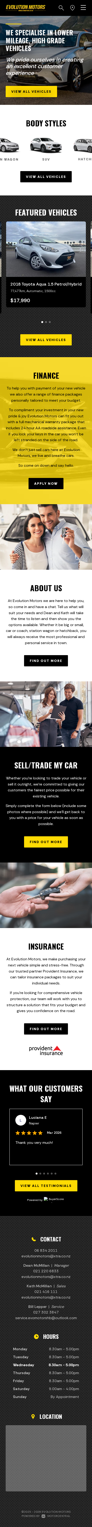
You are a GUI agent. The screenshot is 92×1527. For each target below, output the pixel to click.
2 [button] (46, 324)
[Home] (26, 7)
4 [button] (48, 1176)
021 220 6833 (46, 1271)
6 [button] (55, 1176)
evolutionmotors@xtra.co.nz (46, 1256)
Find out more (46, 661)
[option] (46, 60)
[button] (61, 8)
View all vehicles (31, 91)
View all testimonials (46, 1186)
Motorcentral (58, 1516)
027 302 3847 (46, 1312)
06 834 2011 (46, 1250)
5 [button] (52, 1176)
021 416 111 (46, 1291)
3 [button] (50, 324)
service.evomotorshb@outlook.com (46, 1317)
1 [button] (42, 324)
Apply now (46, 483)
